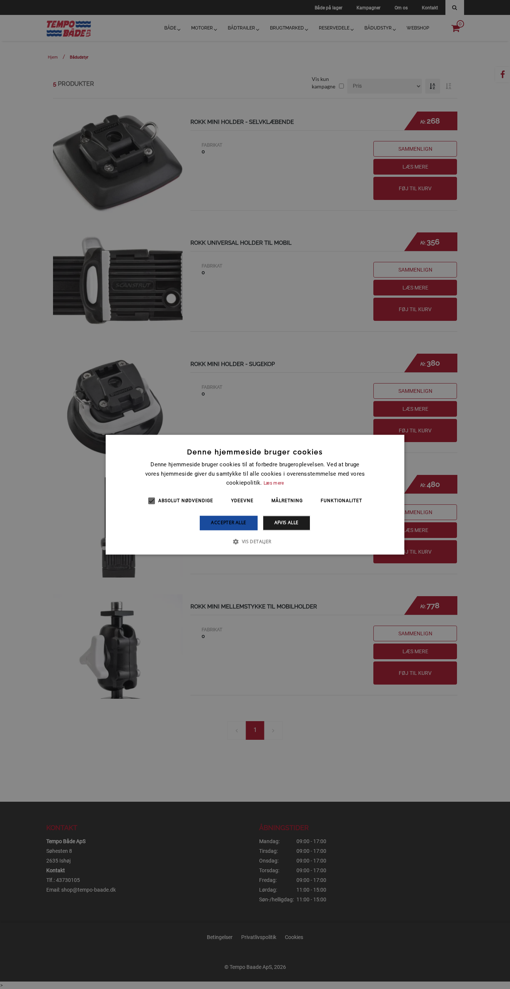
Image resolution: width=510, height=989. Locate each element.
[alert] (255, 494)
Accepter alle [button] (228, 523)
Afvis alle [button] (286, 523)
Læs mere (274, 483)
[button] (255, 541)
